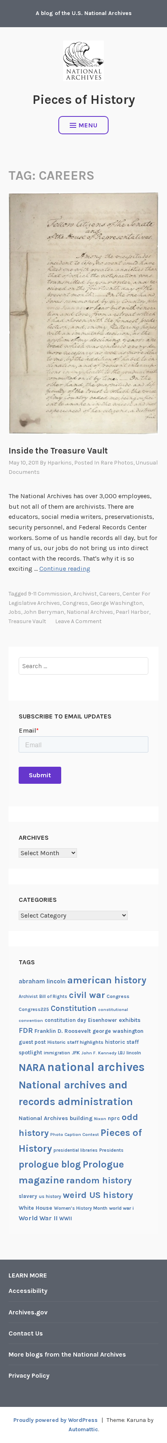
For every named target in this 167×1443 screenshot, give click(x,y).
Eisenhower (102, 1020)
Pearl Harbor (132, 612)
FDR (26, 1030)
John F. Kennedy (98, 1053)
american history (106, 980)
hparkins (59, 462)
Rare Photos (117, 462)
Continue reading (64, 568)
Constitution (73, 1008)
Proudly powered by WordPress (55, 1420)
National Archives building (55, 1118)
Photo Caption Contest (74, 1134)
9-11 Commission (49, 593)
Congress (75, 603)
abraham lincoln (42, 981)
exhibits (130, 1020)
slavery (28, 1196)
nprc (114, 1118)
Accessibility (28, 1291)
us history (50, 1196)
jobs (15, 612)
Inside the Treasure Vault (58, 451)
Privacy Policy (29, 1375)
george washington (116, 603)
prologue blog (50, 1164)
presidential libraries (76, 1150)
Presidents (111, 1150)
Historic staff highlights (75, 1042)
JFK (76, 1053)
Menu (88, 125)
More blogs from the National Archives (67, 1354)
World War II (38, 1218)
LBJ (121, 1053)
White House (35, 1207)
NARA (32, 1067)
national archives (89, 612)
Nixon (100, 1118)
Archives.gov (28, 1312)
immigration (57, 1053)
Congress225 (34, 1009)
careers (109, 593)
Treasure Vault (27, 621)
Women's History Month (80, 1208)
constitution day (65, 1020)
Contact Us (26, 1333)
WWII (65, 1218)
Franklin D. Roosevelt (62, 1031)
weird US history (98, 1195)
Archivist (85, 593)
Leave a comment (78, 621)
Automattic (83, 1429)
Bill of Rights (53, 996)
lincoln (133, 1053)
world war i (121, 1208)
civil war (87, 995)
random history (99, 1180)
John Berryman (44, 612)
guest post (32, 1042)
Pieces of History (83, 99)
